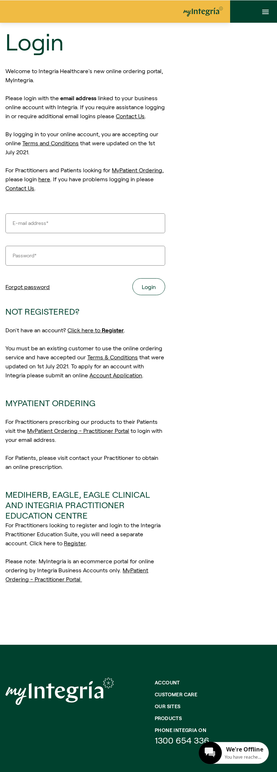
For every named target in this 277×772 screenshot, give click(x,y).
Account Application (115, 375)
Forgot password (27, 286)
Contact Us (130, 115)
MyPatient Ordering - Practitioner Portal (78, 430)
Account (167, 682)
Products (168, 718)
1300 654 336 (182, 740)
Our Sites (168, 706)
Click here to (95, 330)
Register (74, 543)
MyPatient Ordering (137, 170)
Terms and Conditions (50, 142)
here (44, 179)
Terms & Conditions (112, 357)
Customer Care (176, 694)
